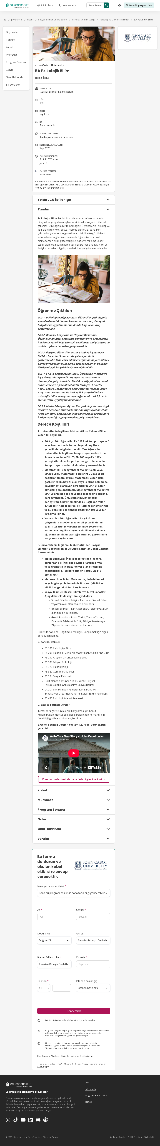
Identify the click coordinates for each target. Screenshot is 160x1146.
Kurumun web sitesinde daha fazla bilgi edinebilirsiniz (73, 779)
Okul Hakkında (14, 77)
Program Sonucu (16, 62)
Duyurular (12, 32)
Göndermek (74, 1011)
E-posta (81, 957)
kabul (9, 47)
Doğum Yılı (43, 933)
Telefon (43, 981)
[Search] (106, 5)
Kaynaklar (68, 5)
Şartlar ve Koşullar (118, 1137)
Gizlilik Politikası (135, 1137)
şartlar (73, 1056)
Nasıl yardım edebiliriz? (51, 886)
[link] (143, 19)
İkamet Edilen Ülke (49, 957)
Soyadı (81, 910)
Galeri (9, 69)
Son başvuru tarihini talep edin (56, 137)
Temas (88, 1101)
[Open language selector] (119, 5)
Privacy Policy (88, 1064)
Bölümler (46, 5)
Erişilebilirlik (149, 1137)
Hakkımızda (90, 1089)
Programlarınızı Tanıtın (96, 1095)
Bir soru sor (13, 84)
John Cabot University (49, 65)
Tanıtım (10, 39)
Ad (39, 910)
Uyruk (79, 933)
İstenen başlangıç (86, 981)
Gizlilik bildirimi (86, 1056)
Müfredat (11, 54)
